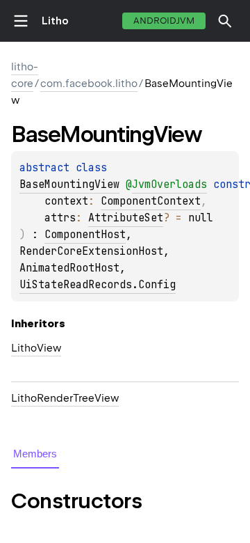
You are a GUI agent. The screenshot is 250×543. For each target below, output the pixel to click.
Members (35, 453)
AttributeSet (125, 218)
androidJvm (163, 20)
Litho (55, 21)
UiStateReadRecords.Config (97, 285)
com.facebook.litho (89, 83)
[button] (225, 21)
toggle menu (21, 21)
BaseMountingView (69, 184)
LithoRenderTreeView (65, 398)
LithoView (36, 348)
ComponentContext (151, 201)
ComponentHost (85, 235)
